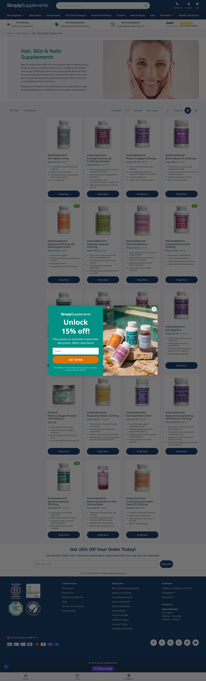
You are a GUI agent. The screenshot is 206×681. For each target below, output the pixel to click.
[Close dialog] (154, 309)
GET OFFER (76, 359)
